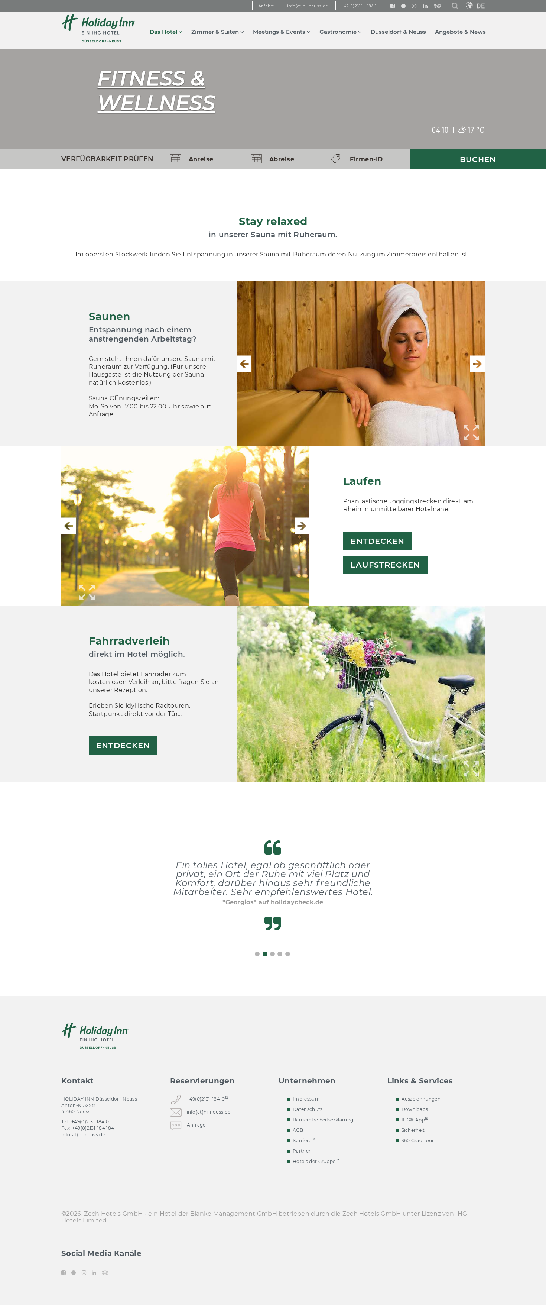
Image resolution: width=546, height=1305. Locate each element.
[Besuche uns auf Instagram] (414, 5)
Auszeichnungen (421, 1099)
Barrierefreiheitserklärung (323, 1120)
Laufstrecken (385, 564)
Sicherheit (413, 1130)
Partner (302, 1151)
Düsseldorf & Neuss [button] (398, 31)
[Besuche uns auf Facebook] (392, 5)
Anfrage (196, 1125)
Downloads (415, 1109)
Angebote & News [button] (460, 31)
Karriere (302, 1140)
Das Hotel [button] (164, 31)
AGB (298, 1130)
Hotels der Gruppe (314, 1161)
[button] (244, 363)
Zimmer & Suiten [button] (215, 31)
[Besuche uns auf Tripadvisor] (437, 5)
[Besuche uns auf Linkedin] (425, 5)
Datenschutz (308, 1109)
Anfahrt (266, 6)
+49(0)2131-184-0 (206, 1099)
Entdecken (377, 541)
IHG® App (413, 1120)
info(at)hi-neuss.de (83, 1134)
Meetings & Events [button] (280, 31)
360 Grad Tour (418, 1140)
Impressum (306, 1099)
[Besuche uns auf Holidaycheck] (403, 5)
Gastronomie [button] (338, 31)
